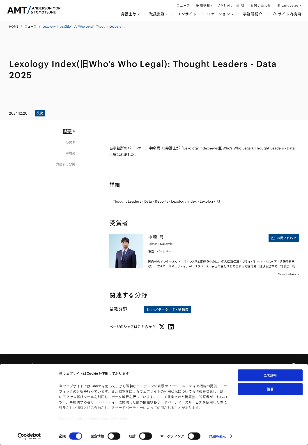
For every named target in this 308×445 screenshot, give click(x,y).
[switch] (114, 436)
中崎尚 (70, 153)
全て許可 (270, 375)
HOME (13, 26)
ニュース (30, 26)
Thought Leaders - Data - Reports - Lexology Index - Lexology (164, 201)
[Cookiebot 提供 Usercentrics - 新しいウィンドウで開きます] (29, 436)
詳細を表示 (217, 436)
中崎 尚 (154, 148)
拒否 (270, 389)
